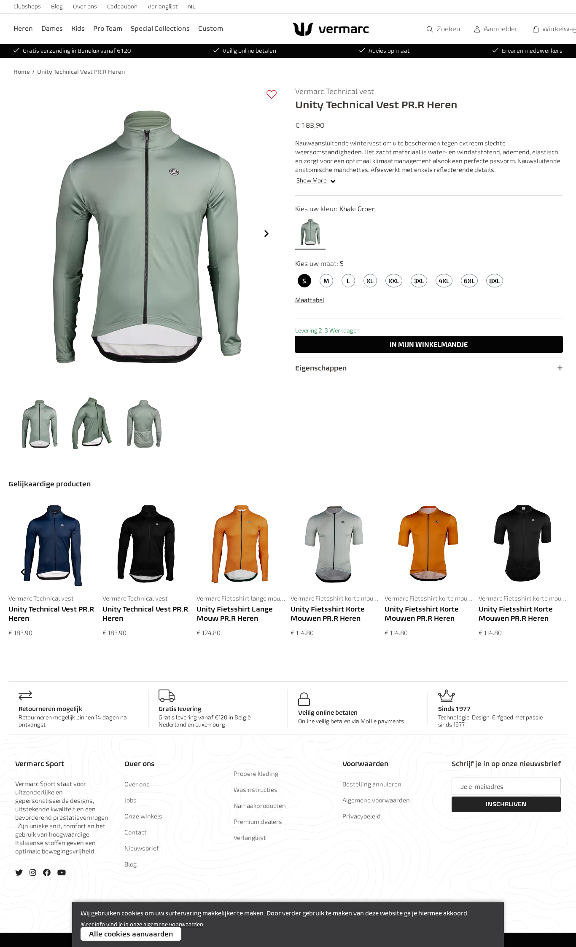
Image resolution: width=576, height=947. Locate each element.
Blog (57, 6)
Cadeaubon (122, 6)
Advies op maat (389, 50)
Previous (23, 572)
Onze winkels (143, 816)
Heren (23, 28)
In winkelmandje (429, 344)
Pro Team (107, 28)
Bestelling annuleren (371, 784)
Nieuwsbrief (141, 848)
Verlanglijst (163, 6)
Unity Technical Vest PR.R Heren (81, 71)
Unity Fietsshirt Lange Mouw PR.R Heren (234, 613)
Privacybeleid (361, 816)
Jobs (130, 800)
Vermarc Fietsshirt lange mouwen (240, 598)
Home (21, 71)
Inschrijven (506, 804)
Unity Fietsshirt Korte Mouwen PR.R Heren (328, 613)
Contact (135, 832)
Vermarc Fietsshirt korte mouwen (335, 598)
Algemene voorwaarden (376, 800)
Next (266, 233)
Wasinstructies (255, 789)
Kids (78, 28)
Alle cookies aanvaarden (131, 934)
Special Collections (160, 28)
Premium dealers (258, 821)
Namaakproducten (260, 805)
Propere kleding (256, 773)
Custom (210, 28)
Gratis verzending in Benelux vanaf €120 (77, 50)
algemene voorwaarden (173, 924)
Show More (312, 180)
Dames (52, 28)
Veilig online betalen (249, 50)
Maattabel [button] (309, 299)
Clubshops (27, 6)
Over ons (85, 6)
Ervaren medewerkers (532, 50)
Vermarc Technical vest (41, 598)
